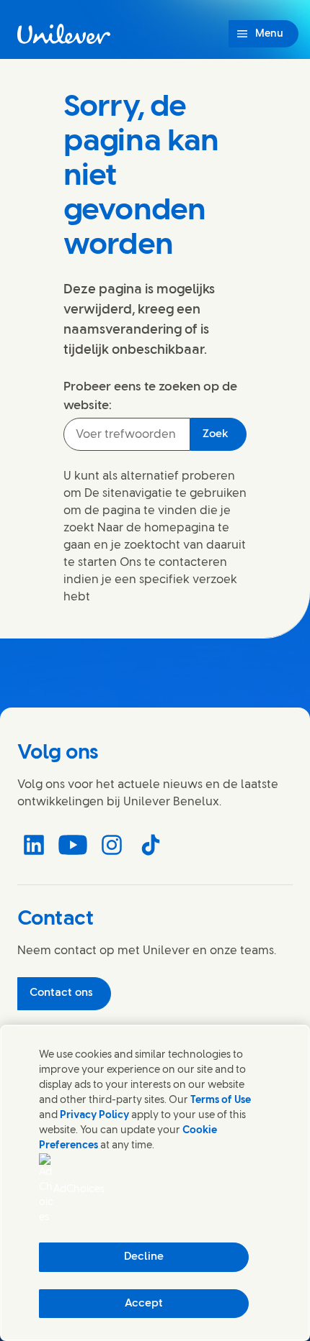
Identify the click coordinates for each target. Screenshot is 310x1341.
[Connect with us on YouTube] (72, 844)
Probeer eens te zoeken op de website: (150, 396)
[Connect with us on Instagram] (111, 844)
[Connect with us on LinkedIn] (33, 844)
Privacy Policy (94, 1115)
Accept (144, 1303)
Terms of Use (220, 1100)
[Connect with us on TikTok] (150, 844)
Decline (144, 1257)
